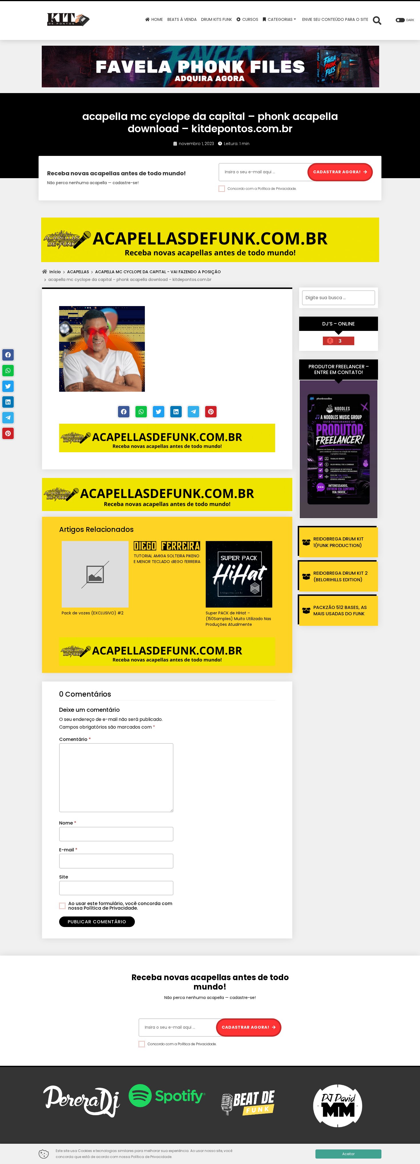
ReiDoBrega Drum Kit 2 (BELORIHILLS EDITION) (340, 576)
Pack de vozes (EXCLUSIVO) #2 (92, 613)
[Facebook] (123, 411)
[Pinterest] (211, 411)
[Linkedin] (176, 411)
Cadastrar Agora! (337, 172)
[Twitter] (158, 411)
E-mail (68, 850)
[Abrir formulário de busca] (377, 20)
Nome (67, 823)
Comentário (75, 739)
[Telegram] (193, 411)
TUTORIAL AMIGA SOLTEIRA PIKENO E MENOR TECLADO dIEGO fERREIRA (167, 558)
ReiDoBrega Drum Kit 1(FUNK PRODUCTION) (338, 542)
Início (55, 272)
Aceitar (348, 1153)
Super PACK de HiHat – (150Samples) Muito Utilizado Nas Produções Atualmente (238, 618)
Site (63, 877)
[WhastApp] (141, 411)
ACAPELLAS (78, 272)
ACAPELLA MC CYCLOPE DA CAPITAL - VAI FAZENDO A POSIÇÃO (158, 272)
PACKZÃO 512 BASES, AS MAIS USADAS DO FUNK (340, 610)
